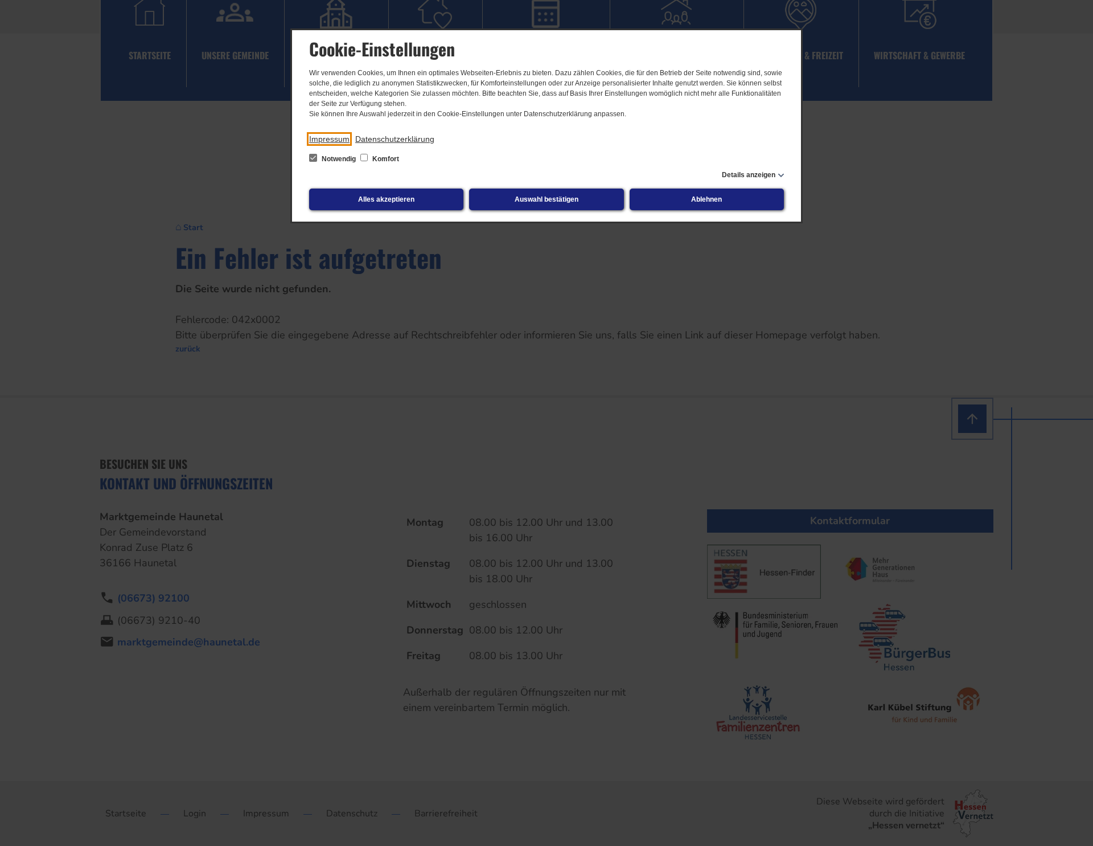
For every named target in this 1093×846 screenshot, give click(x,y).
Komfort (385, 159)
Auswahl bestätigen (546, 199)
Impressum (329, 139)
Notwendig (339, 159)
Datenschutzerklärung (394, 139)
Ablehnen (706, 199)
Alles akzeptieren (386, 199)
